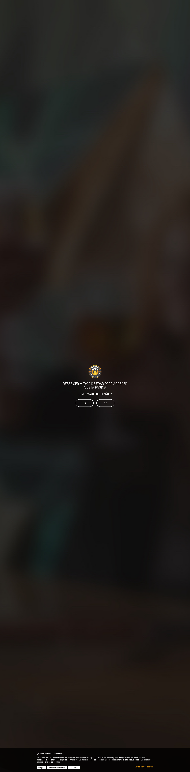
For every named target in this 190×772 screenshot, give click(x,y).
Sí (85, 403)
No (105, 403)
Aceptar (41, 767)
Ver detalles (73, 767)
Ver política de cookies (144, 767)
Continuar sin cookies (57, 767)
